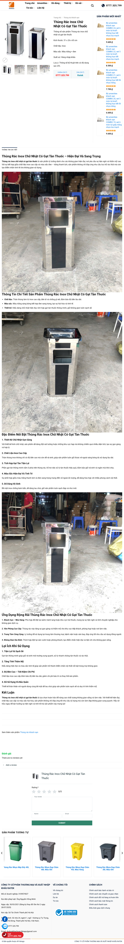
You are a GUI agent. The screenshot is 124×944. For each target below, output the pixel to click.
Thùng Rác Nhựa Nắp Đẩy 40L (16, 867)
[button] (97, 5)
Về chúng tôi (58, 890)
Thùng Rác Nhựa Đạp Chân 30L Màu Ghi (108, 868)
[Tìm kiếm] (92, 5)
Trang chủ (30, 3)
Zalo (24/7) (80, 74)
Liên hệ (40, 8)
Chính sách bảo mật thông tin (101, 901)
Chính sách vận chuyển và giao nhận (103, 894)
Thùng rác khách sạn (71, 18)
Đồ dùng (55, 3)
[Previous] (6, 39)
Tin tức (29, 8)
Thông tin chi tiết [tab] (9, 150)
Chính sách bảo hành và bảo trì (101, 890)
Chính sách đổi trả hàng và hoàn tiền (104, 897)
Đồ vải (78, 3)
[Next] (46, 39)
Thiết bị (67, 3)
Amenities (42, 3)
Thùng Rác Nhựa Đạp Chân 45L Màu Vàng (77, 868)
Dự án (55, 897)
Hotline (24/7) (62, 74)
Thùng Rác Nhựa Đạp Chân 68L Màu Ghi (46, 868)
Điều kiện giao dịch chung (99, 908)
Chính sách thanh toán (98, 904)
